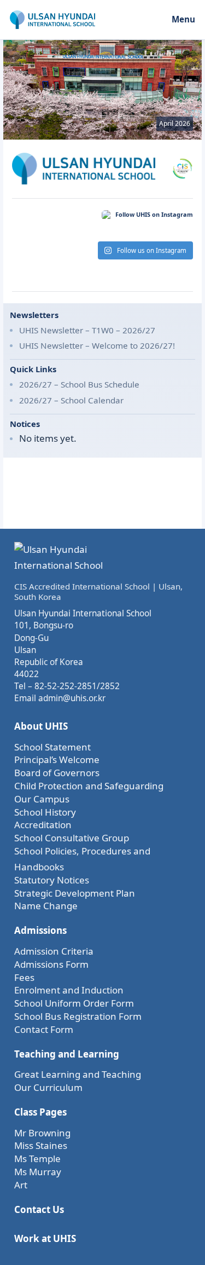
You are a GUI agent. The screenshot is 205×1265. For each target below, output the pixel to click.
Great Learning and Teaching (77, 1074)
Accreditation (43, 824)
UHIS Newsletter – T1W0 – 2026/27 (87, 330)
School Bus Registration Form (78, 1016)
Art (20, 1185)
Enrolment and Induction (69, 990)
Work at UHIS (45, 1238)
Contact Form (43, 1029)
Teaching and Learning (66, 1054)
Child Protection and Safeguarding (88, 785)
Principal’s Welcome (56, 759)
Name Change (46, 905)
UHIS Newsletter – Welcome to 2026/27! (97, 345)
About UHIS (41, 726)
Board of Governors (56, 772)
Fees (24, 977)
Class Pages (40, 1112)
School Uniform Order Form (74, 1003)
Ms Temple (37, 1158)
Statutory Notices (51, 880)
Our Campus (41, 799)
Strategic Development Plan (74, 893)
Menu (183, 19)
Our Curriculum (48, 1087)
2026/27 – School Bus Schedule (79, 384)
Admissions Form (51, 964)
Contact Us (39, 1209)
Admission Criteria (53, 951)
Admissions (40, 930)
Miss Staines (40, 1145)
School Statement (52, 747)
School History (45, 812)
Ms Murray (37, 1171)
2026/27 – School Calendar (71, 400)
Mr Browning (42, 1133)
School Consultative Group (71, 837)
